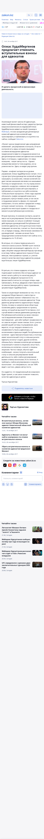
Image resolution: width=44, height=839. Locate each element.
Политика (5, 20)
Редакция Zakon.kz (8, 36)
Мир (11, 20)
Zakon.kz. (20, 139)
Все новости (36, 34)
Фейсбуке (5, 132)
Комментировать (35, 484)
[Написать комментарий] (22, 478)
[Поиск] (36, 15)
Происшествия (35, 20)
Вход (40, 472)
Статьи (25, 20)
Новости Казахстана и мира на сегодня (15, 34)
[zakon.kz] (7, 15)
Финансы (18, 20)
